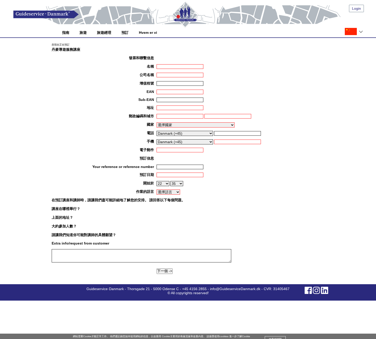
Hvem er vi (148, 32)
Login (356, 8)
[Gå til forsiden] (193, 14)
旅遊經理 (104, 32)
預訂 (125, 32)
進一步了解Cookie (239, 336)
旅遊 (83, 32)
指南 (65, 32)
